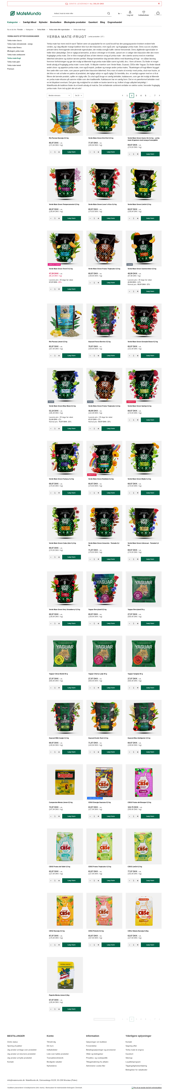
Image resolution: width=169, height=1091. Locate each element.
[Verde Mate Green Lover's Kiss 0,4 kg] (104, 184)
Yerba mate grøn (13, 62)
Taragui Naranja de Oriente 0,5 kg (61, 1059)
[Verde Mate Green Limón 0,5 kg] (144, 184)
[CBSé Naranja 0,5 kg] (65, 911)
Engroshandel (115, 22)
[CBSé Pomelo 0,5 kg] (104, 911)
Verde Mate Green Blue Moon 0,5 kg (62, 406)
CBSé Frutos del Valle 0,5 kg (59, 867)
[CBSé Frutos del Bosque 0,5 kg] (144, 782)
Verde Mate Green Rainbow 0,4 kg (101, 479)
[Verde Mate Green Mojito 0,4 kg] (144, 459)
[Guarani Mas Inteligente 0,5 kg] (144, 718)
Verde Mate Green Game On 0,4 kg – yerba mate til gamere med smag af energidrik (143, 139)
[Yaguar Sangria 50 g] (144, 654)
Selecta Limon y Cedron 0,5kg (99, 1059)
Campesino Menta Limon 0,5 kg (60, 802)
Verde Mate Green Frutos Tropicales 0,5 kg (104, 269)
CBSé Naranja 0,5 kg (57, 931)
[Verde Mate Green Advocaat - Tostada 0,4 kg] (144, 523)
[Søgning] (109, 13)
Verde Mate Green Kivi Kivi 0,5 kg (100, 138)
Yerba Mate (41, 30)
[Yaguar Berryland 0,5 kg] (104, 589)
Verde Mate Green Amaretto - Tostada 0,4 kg (103, 544)
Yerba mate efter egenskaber (59, 30)
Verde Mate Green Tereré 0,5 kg (61, 269)
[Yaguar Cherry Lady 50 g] (104, 654)
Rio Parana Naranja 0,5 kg (59, 138)
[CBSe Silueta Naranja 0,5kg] (144, 911)
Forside (20, 30)
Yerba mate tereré (14, 65)
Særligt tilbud (29, 22)
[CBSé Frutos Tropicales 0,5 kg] (104, 846)
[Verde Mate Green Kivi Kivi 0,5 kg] (104, 118)
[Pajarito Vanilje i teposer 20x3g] (144, 975)
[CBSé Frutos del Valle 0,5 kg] (65, 846)
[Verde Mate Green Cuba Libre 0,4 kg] (65, 523)
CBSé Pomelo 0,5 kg (96, 931)
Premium (10, 69)
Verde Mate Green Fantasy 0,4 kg (61, 479)
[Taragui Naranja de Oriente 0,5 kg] (65, 1039)
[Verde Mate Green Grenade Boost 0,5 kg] (144, 321)
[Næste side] (159, 95)
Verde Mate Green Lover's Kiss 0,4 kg (102, 204)
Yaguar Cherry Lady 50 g (97, 674)
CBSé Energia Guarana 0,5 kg (99, 802)
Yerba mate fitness (14, 47)
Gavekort (93, 22)
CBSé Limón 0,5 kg (135, 867)
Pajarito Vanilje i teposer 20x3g (139, 995)
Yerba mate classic (14, 40)
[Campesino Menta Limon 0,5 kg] (65, 782)
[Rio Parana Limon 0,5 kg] (65, 321)
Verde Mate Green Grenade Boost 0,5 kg (143, 342)
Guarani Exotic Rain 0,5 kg (98, 738)
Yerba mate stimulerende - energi (19, 44)
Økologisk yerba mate (15, 51)
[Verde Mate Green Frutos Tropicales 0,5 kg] (104, 249)
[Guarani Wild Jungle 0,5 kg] (65, 718)
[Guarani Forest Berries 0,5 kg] (104, 321)
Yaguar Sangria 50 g (135, 674)
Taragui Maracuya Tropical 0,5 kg (100, 995)
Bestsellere (55, 22)
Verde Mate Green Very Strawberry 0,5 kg (64, 609)
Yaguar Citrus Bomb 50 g (58, 674)
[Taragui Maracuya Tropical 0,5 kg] (104, 975)
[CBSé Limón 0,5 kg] (144, 846)
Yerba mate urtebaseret (16, 55)
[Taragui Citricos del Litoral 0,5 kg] (144, 1039)
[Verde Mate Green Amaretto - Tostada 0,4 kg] (104, 523)
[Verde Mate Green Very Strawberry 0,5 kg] (65, 589)
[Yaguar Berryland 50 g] (144, 589)
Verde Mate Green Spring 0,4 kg (139, 406)
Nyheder (43, 22)
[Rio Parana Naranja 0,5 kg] (65, 118)
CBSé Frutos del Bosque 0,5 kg (139, 802)
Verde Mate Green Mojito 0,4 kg (139, 479)
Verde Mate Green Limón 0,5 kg (139, 204)
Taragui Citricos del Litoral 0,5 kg (140, 1059)
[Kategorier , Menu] (20, 22)
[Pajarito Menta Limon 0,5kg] (65, 975)
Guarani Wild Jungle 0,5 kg (59, 738)
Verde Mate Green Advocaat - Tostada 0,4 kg (143, 544)
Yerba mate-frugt (14, 58)
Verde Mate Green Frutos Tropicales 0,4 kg (104, 406)
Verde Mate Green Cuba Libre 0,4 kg (62, 543)
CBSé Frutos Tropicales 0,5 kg (99, 867)
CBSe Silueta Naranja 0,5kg (138, 931)
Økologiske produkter (75, 22)
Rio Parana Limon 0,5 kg (58, 342)
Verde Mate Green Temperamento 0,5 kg (64, 204)
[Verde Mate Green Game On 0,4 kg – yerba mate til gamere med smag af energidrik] (144, 118)
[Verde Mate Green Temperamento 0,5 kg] (65, 184)
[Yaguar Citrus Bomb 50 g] (65, 654)
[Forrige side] (122, 95)
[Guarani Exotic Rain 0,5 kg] (104, 718)
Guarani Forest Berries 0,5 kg (99, 342)
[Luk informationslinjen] (159, 3)
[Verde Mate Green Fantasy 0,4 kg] (65, 459)
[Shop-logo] (25, 13)
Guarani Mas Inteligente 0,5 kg (139, 738)
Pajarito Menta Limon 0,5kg (59, 995)
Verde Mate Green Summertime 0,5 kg (142, 269)
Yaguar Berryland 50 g (136, 609)
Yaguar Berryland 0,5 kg (97, 609)
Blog (102, 22)
